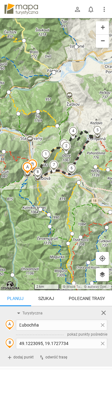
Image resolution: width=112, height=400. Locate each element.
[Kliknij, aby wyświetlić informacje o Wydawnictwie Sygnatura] (10, 285)
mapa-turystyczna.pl (21, 9)
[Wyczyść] (103, 313)
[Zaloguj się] (77, 9)
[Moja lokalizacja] (102, 258)
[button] (27, 168)
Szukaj (46, 298)
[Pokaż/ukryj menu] (104, 9)
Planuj (15, 298)
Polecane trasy (87, 298)
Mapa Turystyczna (81, 287)
